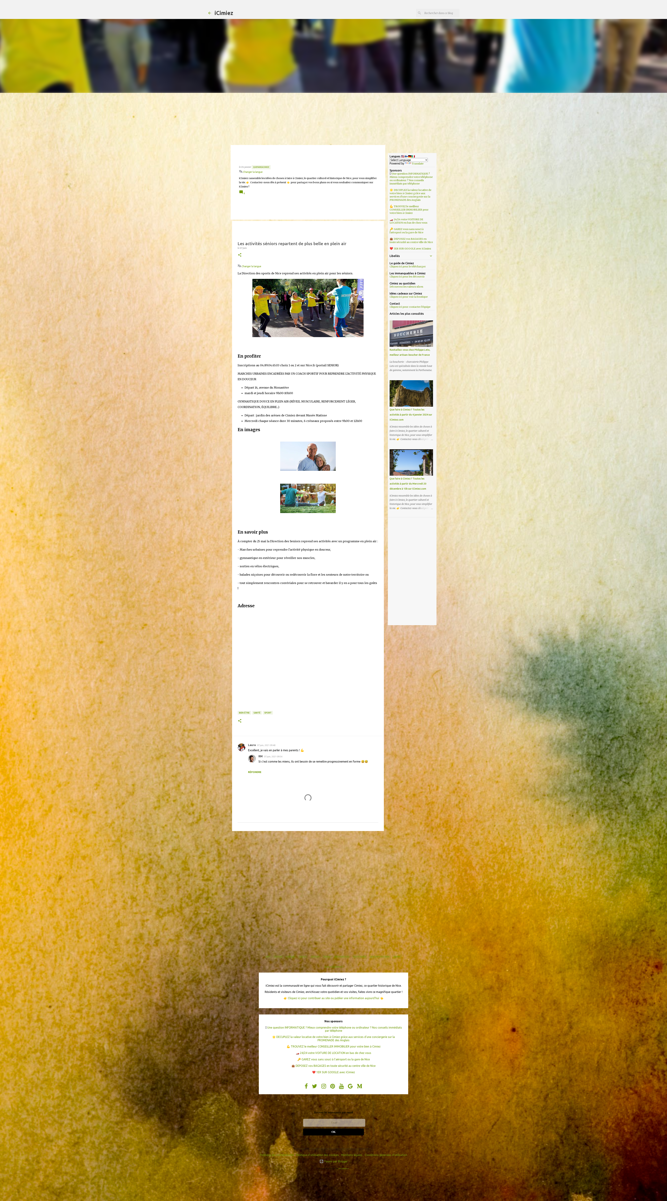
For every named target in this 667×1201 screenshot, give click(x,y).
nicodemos (344, 1168)
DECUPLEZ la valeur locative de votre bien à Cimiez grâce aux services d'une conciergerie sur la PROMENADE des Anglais (410, 194)
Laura (252, 745)
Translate (417, 163)
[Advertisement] (333, 119)
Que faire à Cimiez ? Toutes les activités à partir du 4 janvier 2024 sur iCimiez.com (411, 414)
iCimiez (224, 13)
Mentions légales (351, 1154)
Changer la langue (252, 172)
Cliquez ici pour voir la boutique (409, 296)
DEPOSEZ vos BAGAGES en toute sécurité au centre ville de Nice (411, 240)
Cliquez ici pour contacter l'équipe (410, 306)
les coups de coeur (379, 957)
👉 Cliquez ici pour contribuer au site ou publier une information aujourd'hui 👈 (333, 998)
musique (315, 957)
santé (257, 713)
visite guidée (359, 957)
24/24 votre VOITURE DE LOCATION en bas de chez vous (408, 221)
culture (278, 957)
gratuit (303, 957)
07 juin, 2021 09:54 (273, 756)
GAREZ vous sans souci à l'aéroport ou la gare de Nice (406, 231)
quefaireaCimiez (261, 167)
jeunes (397, 957)
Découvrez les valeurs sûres (406, 286)
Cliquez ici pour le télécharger (408, 266)
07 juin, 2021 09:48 (266, 745)
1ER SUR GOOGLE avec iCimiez (412, 248)
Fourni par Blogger (336, 1161)
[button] (240, 255)
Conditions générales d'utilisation (386, 1154)
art (268, 957)
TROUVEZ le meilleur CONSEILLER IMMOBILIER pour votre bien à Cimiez (409, 210)
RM (260, 756)
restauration (342, 957)
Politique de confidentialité (277, 1154)
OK (333, 1131)
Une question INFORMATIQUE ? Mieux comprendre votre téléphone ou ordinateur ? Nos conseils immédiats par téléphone (411, 178)
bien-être (244, 713)
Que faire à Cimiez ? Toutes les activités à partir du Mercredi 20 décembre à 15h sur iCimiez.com (408, 483)
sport (267, 713)
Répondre (254, 772)
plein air (290, 957)
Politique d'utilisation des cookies (317, 1154)
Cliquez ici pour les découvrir (407, 276)
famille (327, 957)
